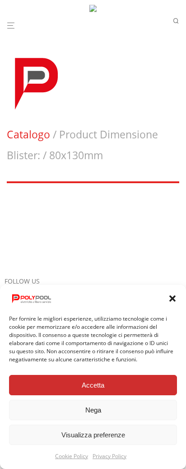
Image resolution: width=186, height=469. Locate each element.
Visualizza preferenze (93, 435)
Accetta (93, 385)
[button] (172, 298)
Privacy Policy (109, 456)
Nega (93, 410)
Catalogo (28, 134)
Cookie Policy (71, 456)
